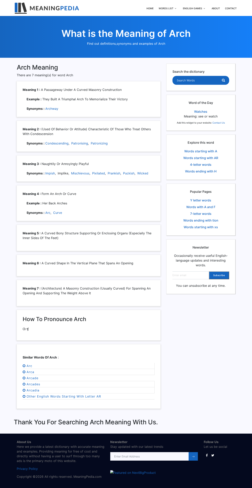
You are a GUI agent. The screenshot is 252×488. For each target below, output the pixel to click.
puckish (128, 173)
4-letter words (200, 165)
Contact (231, 8)
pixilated (98, 173)
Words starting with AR (200, 158)
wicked (142, 173)
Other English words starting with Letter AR (64, 396)
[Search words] (223, 80)
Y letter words (200, 200)
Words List (166, 8)
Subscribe (219, 275)
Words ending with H (201, 171)
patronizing (99, 143)
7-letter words (200, 214)
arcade (32, 378)
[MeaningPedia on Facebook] (207, 455)
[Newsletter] (193, 456)
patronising (79, 143)
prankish (114, 173)
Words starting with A (200, 151)
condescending (57, 143)
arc (47, 213)
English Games (192, 8)
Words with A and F (200, 207)
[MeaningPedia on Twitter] (213, 455)
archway (51, 109)
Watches (200, 112)
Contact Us (218, 122)
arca (30, 372)
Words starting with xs (201, 227)
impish (50, 173)
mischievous (80, 173)
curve (57, 213)
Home (150, 8)
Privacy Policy (27, 469)
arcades (33, 384)
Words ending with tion (200, 220)
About (216, 8)
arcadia (33, 390)
